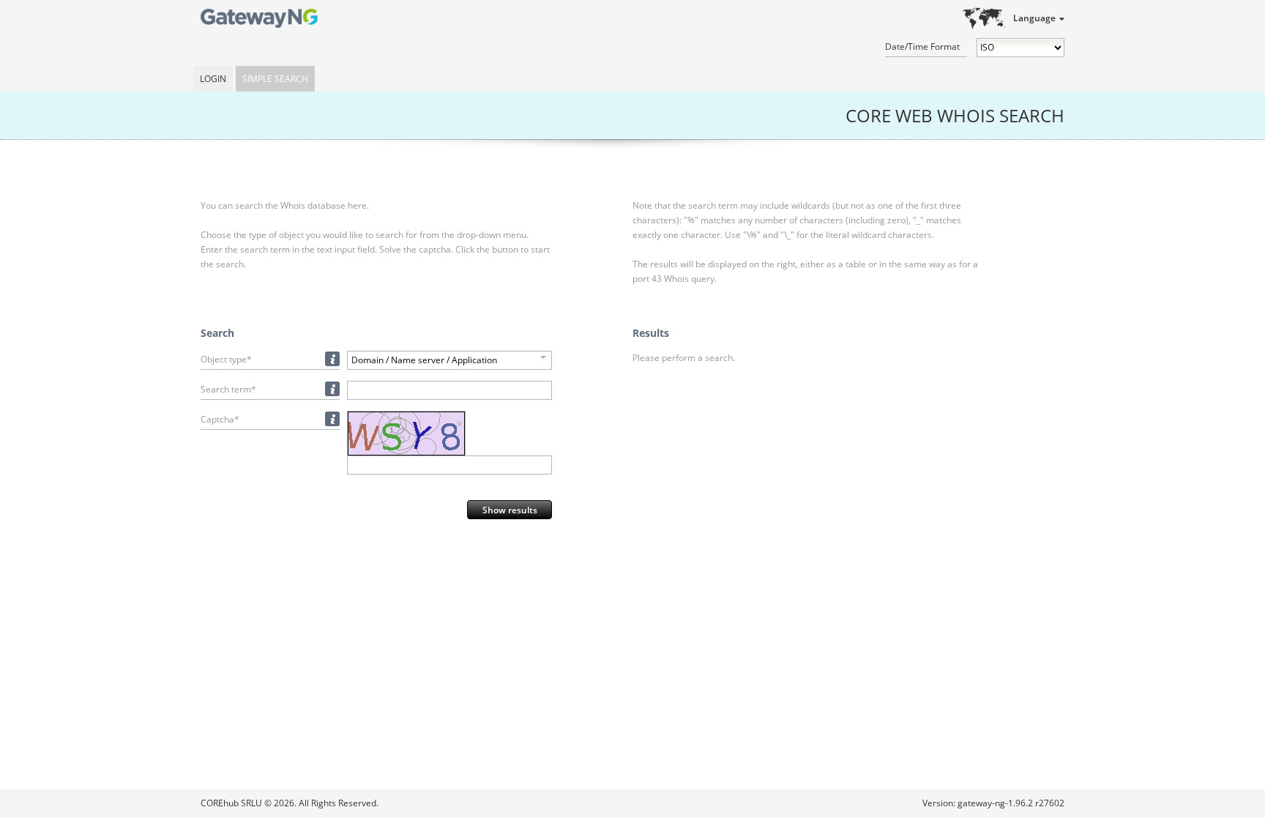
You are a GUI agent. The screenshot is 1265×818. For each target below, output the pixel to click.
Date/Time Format (922, 46)
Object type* (226, 359)
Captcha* (220, 419)
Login (213, 78)
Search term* (228, 389)
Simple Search (275, 78)
